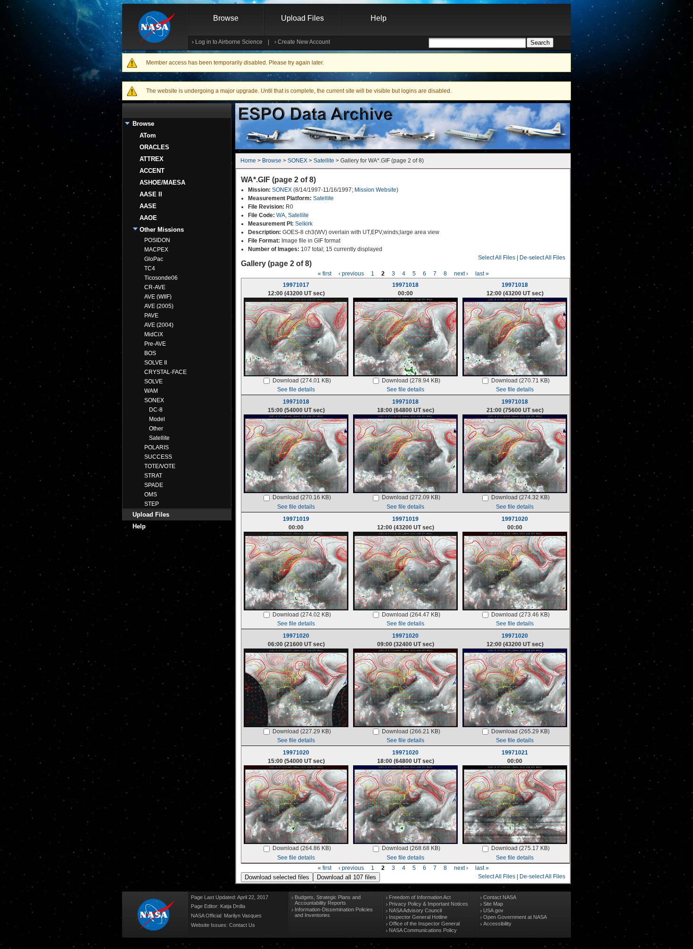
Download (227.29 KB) (301, 731)
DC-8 (156, 409)
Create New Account (304, 42)
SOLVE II (155, 362)
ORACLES (154, 147)
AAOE (148, 217)
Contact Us (242, 925)
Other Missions (162, 229)
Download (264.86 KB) (301, 848)
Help (379, 18)
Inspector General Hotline (418, 917)
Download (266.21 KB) (411, 731)
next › (461, 273)
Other (156, 428)
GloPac (153, 259)
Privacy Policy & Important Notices (428, 904)
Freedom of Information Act (420, 897)
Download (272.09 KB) (411, 497)
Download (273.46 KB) (520, 614)
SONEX (154, 400)
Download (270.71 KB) (520, 380)
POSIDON (157, 240)
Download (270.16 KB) (301, 497)
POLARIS (156, 447)
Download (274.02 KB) (301, 614)
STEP (151, 504)
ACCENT (152, 170)
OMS (150, 494)
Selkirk (304, 223)
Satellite (159, 438)
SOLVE (153, 381)
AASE (148, 206)
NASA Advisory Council (415, 910)
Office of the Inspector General (424, 923)
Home (248, 160)
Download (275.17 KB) (520, 848)
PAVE (151, 315)
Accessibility (497, 923)
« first (324, 273)
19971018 (405, 285)
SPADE (153, 485)
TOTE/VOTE (159, 466)
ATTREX (152, 158)
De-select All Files (542, 257)
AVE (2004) (158, 325)
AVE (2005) (158, 306)
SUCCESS (158, 457)
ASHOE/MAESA (162, 182)
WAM (151, 391)
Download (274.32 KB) (520, 497)
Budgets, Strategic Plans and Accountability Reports (328, 900)
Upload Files (302, 18)
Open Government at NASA (515, 917)
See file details (296, 389)
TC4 (149, 268)
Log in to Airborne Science (229, 42)
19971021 (515, 752)
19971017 (296, 285)
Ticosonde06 (161, 278)
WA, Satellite (292, 215)
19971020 (515, 519)
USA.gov (493, 910)
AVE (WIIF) (158, 296)
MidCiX (153, 334)
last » (482, 273)
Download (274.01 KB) (301, 380)
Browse (226, 18)
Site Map (493, 904)
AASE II (151, 194)
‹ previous (351, 273)
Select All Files (496, 257)
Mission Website (375, 190)
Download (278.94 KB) (411, 380)
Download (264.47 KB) (411, 614)
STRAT (153, 475)
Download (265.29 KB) (520, 731)
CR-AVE (154, 287)
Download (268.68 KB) (411, 848)
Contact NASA (499, 897)
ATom (148, 135)
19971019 (296, 519)
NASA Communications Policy (423, 930)
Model (157, 419)
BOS (150, 353)
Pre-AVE (155, 344)
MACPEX (156, 249)
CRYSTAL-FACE (165, 372)
